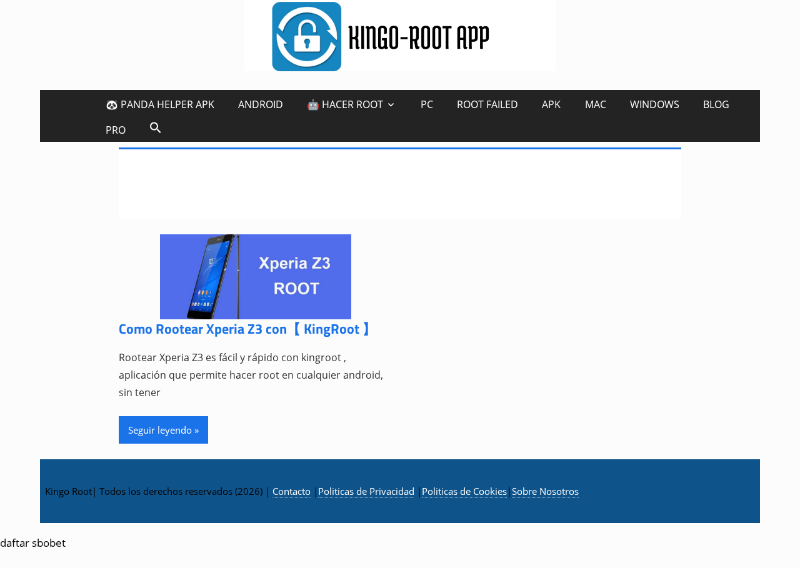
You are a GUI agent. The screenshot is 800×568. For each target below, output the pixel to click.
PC (427, 104)
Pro (116, 130)
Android (260, 104)
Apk (551, 104)
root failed (487, 104)
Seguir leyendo (160, 430)
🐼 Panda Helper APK (160, 104)
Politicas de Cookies (464, 491)
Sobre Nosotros (545, 491)
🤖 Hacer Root (345, 104)
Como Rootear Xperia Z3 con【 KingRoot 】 (247, 328)
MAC (595, 104)
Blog (716, 104)
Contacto (291, 491)
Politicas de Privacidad (366, 491)
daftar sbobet (33, 543)
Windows (654, 104)
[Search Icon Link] (156, 127)
